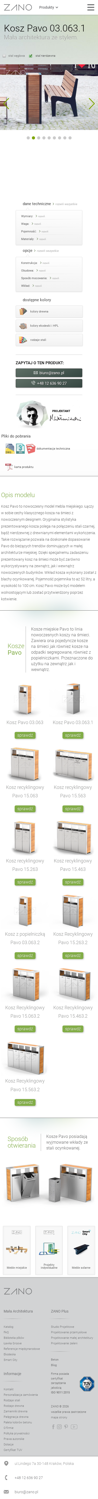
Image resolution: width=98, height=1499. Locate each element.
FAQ (6, 1332)
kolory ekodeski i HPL (44, 325)
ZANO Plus (59, 1311)
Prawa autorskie (14, 1439)
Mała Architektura (18, 1311)
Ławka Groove (13, 1343)
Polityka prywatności (17, 1433)
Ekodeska (10, 1354)
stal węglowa (16, 56)
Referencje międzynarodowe (22, 1349)
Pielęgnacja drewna (16, 1417)
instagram (59, 1426)
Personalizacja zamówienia (21, 1395)
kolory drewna (39, 311)
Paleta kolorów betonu (18, 1422)
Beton (55, 1359)
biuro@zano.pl (51, 373)
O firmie (9, 1428)
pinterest (66, 1426)
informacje (12, 1374)
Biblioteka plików (14, 1338)
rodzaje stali (38, 340)
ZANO (18, 7)
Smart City (10, 1360)
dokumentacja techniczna (53, 448)
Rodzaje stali (12, 1400)
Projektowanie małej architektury (72, 1338)
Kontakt (9, 1389)
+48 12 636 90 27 (52, 383)
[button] (6, 104)
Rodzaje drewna (14, 1406)
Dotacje (9, 1444)
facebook (53, 1426)
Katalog (8, 1327)
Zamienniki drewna (15, 1411)
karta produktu (23, 467)
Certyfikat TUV (13, 1450)
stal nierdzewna (45, 56)
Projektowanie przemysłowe (69, 1332)
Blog (54, 1365)
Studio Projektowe (62, 1327)
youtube (74, 1426)
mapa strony (59, 1417)
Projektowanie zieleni (64, 1343)
